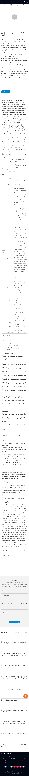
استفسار (6, 91)
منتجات (21, 632)
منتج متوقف (16, 632)
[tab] (14, 98)
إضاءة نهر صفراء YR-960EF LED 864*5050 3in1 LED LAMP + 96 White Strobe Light (14, 654)
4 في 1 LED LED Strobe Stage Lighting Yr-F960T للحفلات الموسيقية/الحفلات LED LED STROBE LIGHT (14, 678)
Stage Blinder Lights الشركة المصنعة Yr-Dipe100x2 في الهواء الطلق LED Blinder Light (13, 722)
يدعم (26, 632)
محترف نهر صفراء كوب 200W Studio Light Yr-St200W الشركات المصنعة (13, 745)
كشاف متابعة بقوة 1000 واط (9, 700)
